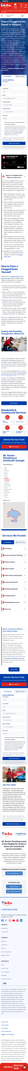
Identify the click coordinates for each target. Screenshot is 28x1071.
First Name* (5, 81)
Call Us (21, 7)
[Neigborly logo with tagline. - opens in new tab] (21, 834)
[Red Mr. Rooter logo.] (7, 834)
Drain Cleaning (5, 421)
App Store (15, 886)
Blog (2, 965)
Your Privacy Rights (9, 1034)
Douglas (6, 478)
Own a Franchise (6, 952)
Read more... (6, 500)
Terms (16, 132)
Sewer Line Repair (6, 432)
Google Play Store (15, 891)
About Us (4, 941)
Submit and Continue (14, 143)
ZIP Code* (5, 115)
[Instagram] (10, 920)
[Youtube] (13, 920)
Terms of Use (4, 1022)
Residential (9, 76)
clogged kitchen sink (16, 276)
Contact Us (4, 945)
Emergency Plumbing (19, 432)
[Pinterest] (17, 920)
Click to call (19, 421)
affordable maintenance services (14, 658)
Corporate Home (6, 979)
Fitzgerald (7, 480)
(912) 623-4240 (10, 909)
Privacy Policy (8, 139)
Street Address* (6, 108)
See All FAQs (14, 669)
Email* (4, 95)
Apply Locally (5, 955)
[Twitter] (6, 920)
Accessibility (4, 1028)
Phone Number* (6, 102)
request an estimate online (15, 68)
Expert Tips (4, 968)
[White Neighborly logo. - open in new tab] (5, 1)
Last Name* (5, 88)
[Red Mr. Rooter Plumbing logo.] (14, 903)
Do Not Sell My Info (6, 1031)
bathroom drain (5, 278)
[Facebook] (2, 920)
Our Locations (5, 972)
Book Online (15, 7)
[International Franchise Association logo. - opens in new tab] (4, 983)
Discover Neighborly (13, 873)
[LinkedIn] (21, 920)
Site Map (3, 975)
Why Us (3, 948)
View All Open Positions (13, 824)
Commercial (21, 76)
